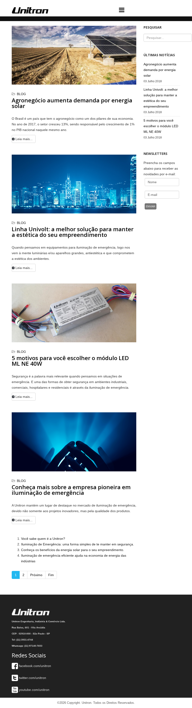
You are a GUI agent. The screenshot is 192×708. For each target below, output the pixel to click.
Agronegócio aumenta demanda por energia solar (72, 103)
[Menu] (144, 9)
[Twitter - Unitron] (15, 678)
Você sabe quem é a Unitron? (43, 538)
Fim (51, 575)
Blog (21, 94)
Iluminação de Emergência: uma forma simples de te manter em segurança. (77, 544)
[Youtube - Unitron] (15, 690)
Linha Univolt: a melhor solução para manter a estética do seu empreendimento (72, 231)
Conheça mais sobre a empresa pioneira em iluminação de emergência (71, 489)
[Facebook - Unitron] (15, 666)
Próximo (36, 575)
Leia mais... (24, 139)
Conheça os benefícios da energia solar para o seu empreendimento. (72, 550)
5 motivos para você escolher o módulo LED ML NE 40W (70, 360)
